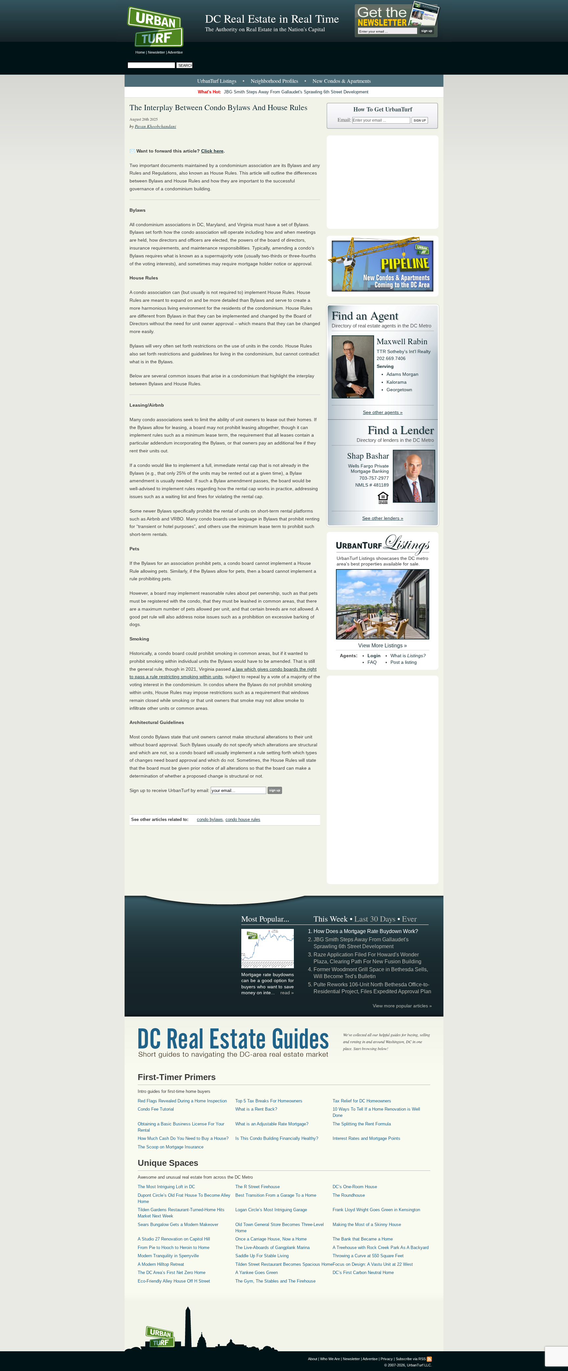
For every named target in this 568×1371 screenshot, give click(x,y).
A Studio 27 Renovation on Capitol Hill (174, 1239)
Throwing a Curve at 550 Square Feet (368, 1255)
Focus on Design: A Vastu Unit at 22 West (373, 1264)
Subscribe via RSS (411, 1359)
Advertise (175, 52)
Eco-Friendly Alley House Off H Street (174, 1281)
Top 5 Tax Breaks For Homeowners (268, 1100)
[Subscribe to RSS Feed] (429, 1359)
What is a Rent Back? (256, 1109)
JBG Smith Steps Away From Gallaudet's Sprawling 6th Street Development (296, 91)
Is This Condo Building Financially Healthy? (276, 1138)
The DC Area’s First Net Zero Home (171, 1272)
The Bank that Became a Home (363, 1239)
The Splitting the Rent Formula (362, 1123)
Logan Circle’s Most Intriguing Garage (271, 1209)
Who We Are (330, 1359)
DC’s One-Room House (355, 1186)
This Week (331, 918)
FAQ (372, 662)
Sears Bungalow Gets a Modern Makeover (178, 1224)
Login (374, 655)
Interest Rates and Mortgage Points (366, 1138)
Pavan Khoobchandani (155, 126)
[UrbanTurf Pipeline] (382, 295)
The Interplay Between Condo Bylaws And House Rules (218, 107)
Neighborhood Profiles (274, 80)
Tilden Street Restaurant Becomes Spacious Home (284, 1264)
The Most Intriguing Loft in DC (166, 1186)
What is (408, 655)
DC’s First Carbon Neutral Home (363, 1272)
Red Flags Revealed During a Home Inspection (182, 1100)
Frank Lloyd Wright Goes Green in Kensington (376, 1209)
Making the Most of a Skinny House (367, 1224)
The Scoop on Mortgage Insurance (170, 1146)
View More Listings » (382, 645)
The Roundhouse (349, 1195)
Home (140, 52)
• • (284, 80)
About (312, 1359)
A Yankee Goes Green (256, 1272)
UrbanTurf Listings (216, 80)
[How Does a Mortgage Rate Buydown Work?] (268, 967)
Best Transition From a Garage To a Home (275, 1195)
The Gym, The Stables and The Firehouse (275, 1281)
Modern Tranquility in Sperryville (168, 1255)
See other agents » (383, 412)
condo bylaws (210, 819)
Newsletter (156, 52)
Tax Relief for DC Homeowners (362, 1100)
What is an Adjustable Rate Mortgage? (271, 1123)
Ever (409, 918)
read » (287, 992)
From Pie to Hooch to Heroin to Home (173, 1247)
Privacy (387, 1359)
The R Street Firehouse (257, 1186)
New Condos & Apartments (342, 80)
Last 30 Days (374, 918)
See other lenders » (382, 518)
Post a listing (403, 662)
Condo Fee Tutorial (156, 1109)
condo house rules (242, 819)
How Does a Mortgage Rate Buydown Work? (366, 931)
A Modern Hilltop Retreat (161, 1264)
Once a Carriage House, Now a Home (271, 1239)
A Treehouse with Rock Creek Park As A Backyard (381, 1247)
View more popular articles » (402, 1005)
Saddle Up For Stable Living (262, 1255)
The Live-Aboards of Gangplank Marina (272, 1247)
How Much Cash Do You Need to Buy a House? (183, 1138)
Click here (212, 151)
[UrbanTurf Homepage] (160, 28)
